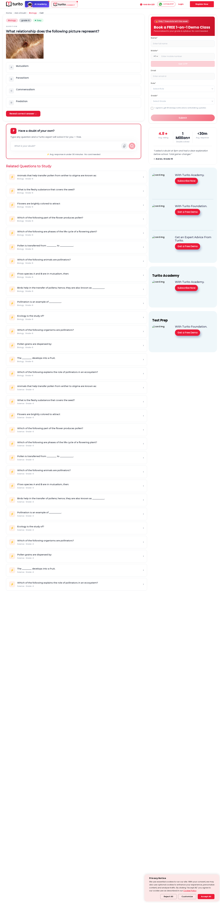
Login (180, 4)
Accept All (206, 896)
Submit (183, 117)
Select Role (158, 88)
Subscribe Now (186, 181)
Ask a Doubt (20, 13)
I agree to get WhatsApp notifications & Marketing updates (180, 108)
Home (9, 13)
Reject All (168, 896)
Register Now (201, 4)
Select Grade (159, 101)
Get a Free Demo (187, 212)
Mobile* (154, 50)
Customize (187, 896)
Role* (153, 83)
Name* (154, 37)
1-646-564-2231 (149, 4)
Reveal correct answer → (23, 113)
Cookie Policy (189, 890)
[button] (73, 67)
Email (153, 70)
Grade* (154, 95)
